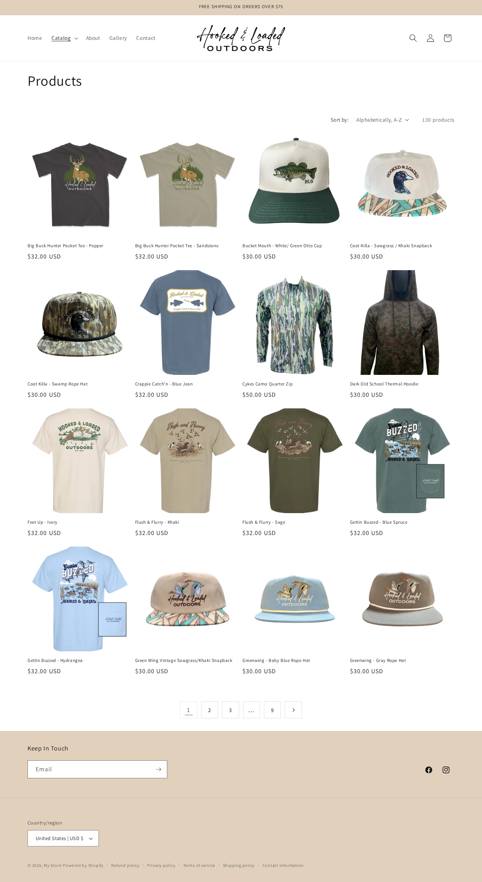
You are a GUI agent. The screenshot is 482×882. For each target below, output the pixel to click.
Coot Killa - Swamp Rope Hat (58, 384)
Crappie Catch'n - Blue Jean (164, 384)
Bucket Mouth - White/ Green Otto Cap (282, 246)
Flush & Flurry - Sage (263, 522)
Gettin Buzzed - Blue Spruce (379, 522)
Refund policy (125, 865)
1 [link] (188, 710)
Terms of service (199, 865)
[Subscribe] (158, 769)
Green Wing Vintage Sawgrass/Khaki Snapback (184, 660)
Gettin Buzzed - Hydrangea (55, 660)
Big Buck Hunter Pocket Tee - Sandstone (177, 246)
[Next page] (293, 709)
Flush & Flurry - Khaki (157, 522)
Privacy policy (161, 865)
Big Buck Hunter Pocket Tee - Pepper (65, 246)
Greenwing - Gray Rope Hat (378, 660)
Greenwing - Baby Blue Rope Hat (276, 660)
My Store (52, 865)
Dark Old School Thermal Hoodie (384, 384)
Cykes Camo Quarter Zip (267, 384)
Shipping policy (239, 865)
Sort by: (340, 119)
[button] (64, 38)
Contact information (283, 865)
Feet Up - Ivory (43, 522)
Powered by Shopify (83, 865)
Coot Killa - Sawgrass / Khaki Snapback (391, 246)
